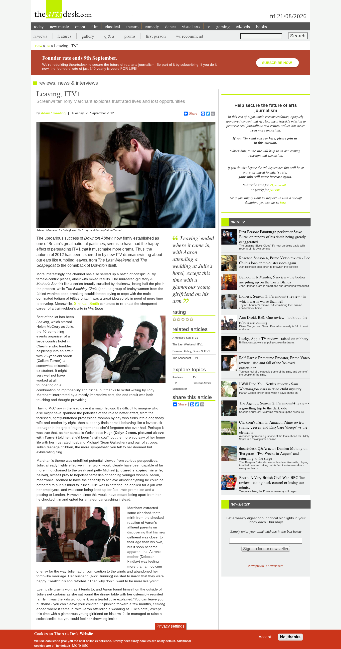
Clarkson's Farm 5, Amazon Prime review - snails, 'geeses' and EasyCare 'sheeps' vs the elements (273, 427)
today (39, 26)
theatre (132, 26)
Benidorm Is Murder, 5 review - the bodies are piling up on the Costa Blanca (272, 279)
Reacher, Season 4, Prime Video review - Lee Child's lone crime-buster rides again (274, 260)
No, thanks (290, 637)
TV (194, 377)
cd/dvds (243, 26)
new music (59, 26)
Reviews (177, 377)
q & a (109, 36)
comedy (152, 26)
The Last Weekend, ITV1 (187, 344)
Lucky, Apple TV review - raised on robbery (274, 338)
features (64, 36)
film (95, 26)
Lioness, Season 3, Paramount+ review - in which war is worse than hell (272, 299)
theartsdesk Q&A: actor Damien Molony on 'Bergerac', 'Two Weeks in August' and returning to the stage (273, 453)
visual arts (191, 26)
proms (130, 36)
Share (193, 113)
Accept (265, 637)
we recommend (189, 36)
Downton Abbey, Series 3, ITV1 (191, 351)
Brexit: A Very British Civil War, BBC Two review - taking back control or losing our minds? (272, 482)
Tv (48, 46)
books (261, 26)
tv (208, 26)
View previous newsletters (265, 566)
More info (80, 645)
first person (156, 36)
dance (170, 26)
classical (112, 26)
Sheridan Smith (86, 303)
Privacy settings (170, 626)
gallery (88, 36)
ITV (174, 383)
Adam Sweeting (53, 113)
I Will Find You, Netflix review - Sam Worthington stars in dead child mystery (270, 386)
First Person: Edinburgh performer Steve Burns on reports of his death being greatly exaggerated (272, 236)
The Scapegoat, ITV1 (185, 357)
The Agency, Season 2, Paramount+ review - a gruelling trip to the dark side (274, 405)
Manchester (179, 388)
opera (80, 26)
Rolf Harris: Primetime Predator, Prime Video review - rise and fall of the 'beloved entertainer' (274, 362)
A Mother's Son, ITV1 (185, 337)
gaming (223, 26)
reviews (40, 36)
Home (37, 46)
